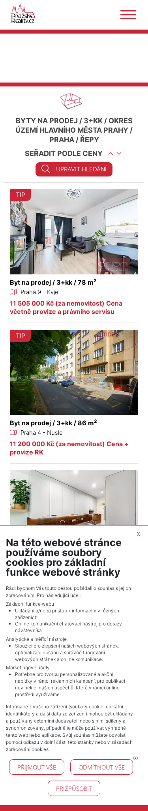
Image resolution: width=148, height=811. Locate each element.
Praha (61, 139)
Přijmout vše (36, 767)
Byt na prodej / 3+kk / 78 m (53, 282)
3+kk (93, 120)
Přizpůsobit (74, 788)
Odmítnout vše (102, 767)
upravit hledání (81, 169)
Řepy (89, 139)
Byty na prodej (47, 120)
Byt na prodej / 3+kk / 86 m (53, 423)
